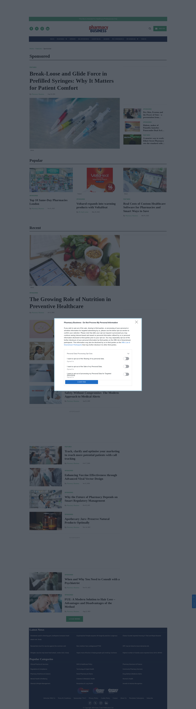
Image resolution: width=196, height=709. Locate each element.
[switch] (126, 358)
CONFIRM (81, 382)
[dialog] (98, 354)
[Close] (137, 323)
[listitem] (98, 353)
